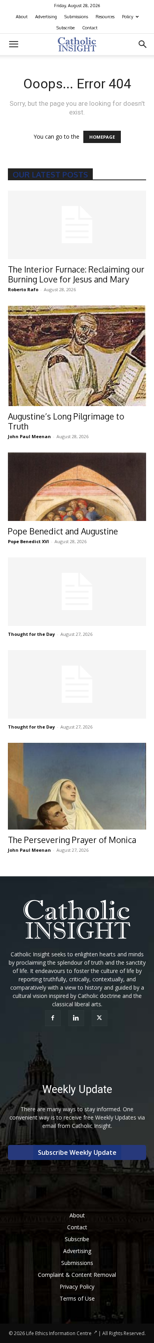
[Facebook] (54, 1018)
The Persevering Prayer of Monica (72, 839)
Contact (90, 28)
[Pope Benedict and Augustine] (77, 486)
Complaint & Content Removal (77, 1274)
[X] (100, 1018)
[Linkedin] (77, 1018)
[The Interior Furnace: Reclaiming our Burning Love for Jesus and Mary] (77, 225)
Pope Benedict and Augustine (63, 531)
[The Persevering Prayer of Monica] (77, 786)
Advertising (46, 16)
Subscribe (65, 28)
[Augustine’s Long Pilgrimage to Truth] (77, 355)
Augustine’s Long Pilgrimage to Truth (66, 421)
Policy (127, 16)
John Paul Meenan (29, 436)
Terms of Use (77, 1298)
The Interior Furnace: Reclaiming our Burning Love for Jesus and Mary (76, 274)
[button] (13, 44)
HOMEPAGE (102, 137)
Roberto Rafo (23, 289)
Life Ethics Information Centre (59, 1333)
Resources (105, 16)
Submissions (76, 16)
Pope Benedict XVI (28, 541)
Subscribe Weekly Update (77, 1152)
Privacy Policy (77, 1286)
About (22, 16)
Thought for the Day (31, 634)
